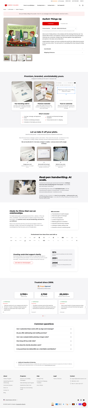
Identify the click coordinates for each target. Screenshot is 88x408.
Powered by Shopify (20, 404)
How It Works (40, 385)
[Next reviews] (85, 307)
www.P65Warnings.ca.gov (50, 365)
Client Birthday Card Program (27, 382)
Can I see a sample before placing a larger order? (32, 337)
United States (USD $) (10, 400)
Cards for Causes (11, 404)
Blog (4, 392)
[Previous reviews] (2, 307)
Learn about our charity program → (23, 262)
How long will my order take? (26, 341)
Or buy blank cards (64, 23)
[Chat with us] (84, 404)
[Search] (79, 5)
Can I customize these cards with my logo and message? (35, 329)
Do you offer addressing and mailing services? (31, 333)
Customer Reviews (7, 385)
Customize (51, 23)
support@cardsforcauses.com (79, 378)
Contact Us (6, 390)
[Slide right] (36, 35)
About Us (5, 387)
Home (4, 9)
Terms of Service (57, 378)
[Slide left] (6, 35)
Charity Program (7, 378)
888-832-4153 (75, 381)
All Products (10, 9)
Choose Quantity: (46, 28)
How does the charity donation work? (28, 345)
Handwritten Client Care (25, 385)
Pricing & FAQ (40, 378)
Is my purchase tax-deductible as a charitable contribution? (36, 349)
